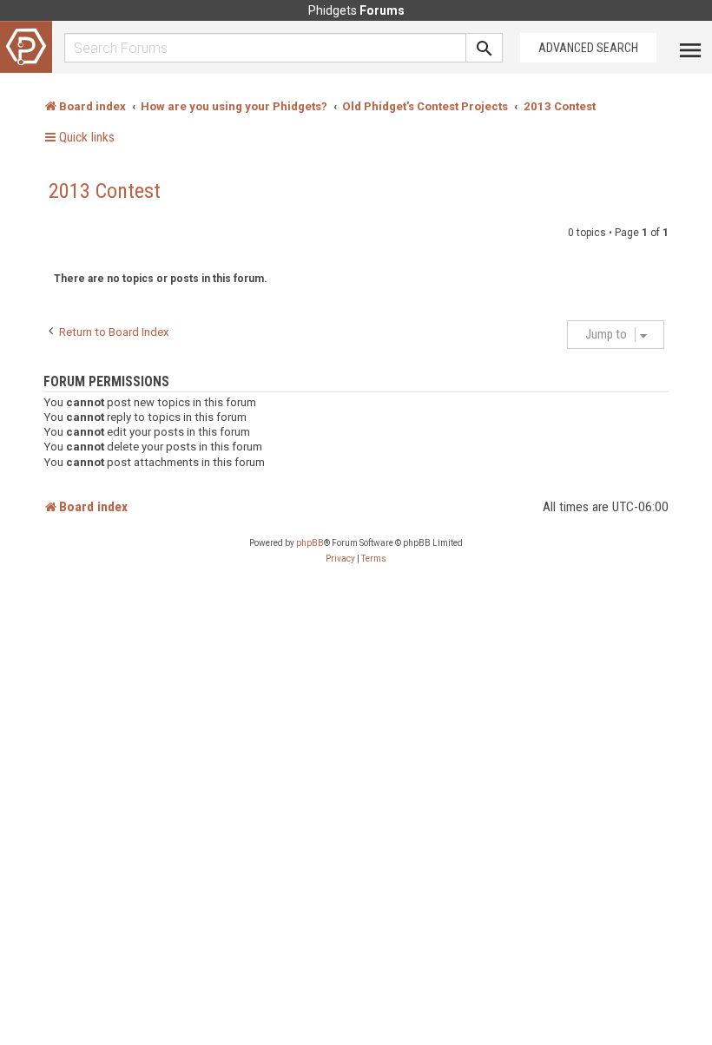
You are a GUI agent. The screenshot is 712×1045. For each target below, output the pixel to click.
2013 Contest (105, 191)
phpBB (310, 543)
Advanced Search (588, 48)
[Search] (484, 47)
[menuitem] (340, 559)
